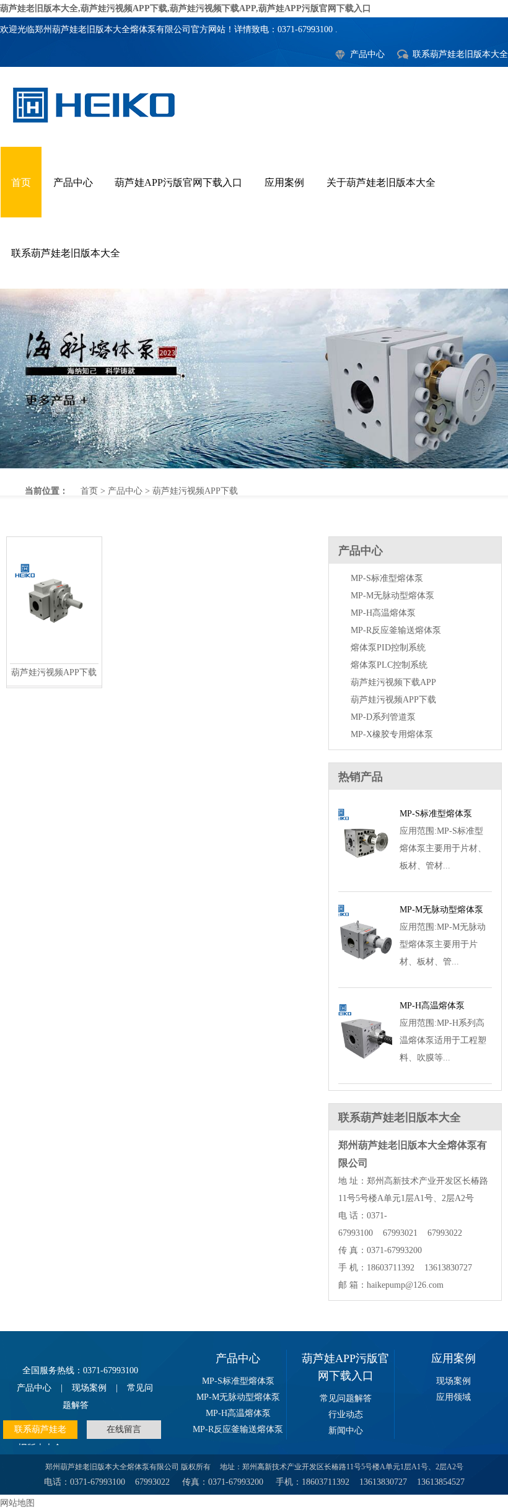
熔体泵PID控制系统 (388, 647)
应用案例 (284, 182)
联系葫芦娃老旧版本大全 (460, 54)
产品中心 (367, 54)
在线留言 (124, 1429)
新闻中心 (345, 1430)
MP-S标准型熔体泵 (387, 578)
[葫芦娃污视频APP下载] (54, 660)
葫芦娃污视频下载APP (393, 682)
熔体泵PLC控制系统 (389, 665)
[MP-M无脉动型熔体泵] (365, 972)
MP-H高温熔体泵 (383, 613)
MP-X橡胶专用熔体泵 (392, 734)
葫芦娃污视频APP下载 (254, 378)
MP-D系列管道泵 (383, 717)
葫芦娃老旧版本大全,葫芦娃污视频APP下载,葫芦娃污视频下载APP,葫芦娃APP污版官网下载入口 (185, 8)
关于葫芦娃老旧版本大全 (381, 182)
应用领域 (453, 1397)
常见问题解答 (346, 1398)
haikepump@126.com (405, 1285)
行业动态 (345, 1414)
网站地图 (17, 1503)
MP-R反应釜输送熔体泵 (396, 630)
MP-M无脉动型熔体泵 (392, 595)
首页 (21, 182)
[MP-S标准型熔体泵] (365, 876)
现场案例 (89, 1387)
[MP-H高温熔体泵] (365, 1068)
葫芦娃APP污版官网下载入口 (178, 182)
